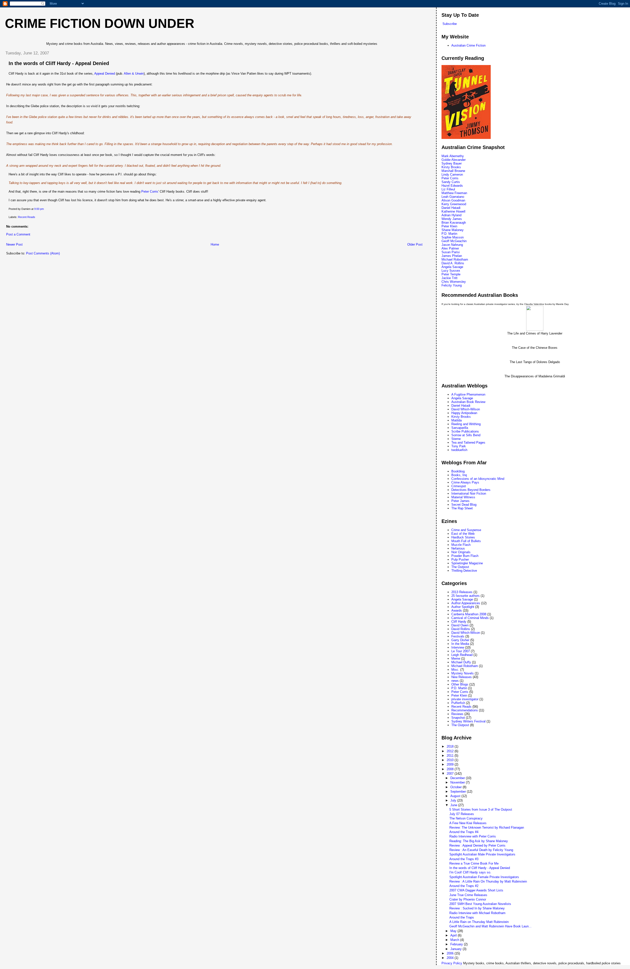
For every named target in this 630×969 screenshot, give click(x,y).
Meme (455, 658)
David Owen (460, 625)
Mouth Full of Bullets (466, 541)
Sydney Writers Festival (468, 721)
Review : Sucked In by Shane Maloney (477, 908)
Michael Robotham (454, 259)
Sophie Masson (452, 237)
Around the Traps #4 (463, 832)
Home (215, 244)
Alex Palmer (450, 248)
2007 (451, 773)
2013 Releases (461, 592)
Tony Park (458, 446)
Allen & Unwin (134, 73)
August (455, 796)
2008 (451, 769)
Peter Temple (450, 274)
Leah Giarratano (452, 197)
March (455, 940)
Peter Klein (449, 226)
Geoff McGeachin (454, 241)
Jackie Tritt (449, 278)
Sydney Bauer (451, 163)
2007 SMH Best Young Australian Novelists (480, 904)
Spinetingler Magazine (467, 563)
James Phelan (451, 256)
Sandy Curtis (450, 182)
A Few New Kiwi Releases (468, 823)
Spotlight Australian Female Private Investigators (484, 877)
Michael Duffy (461, 662)
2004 (451, 958)
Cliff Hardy (458, 621)
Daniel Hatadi (450, 208)
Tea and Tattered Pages (468, 442)
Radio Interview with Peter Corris (472, 836)
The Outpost (460, 567)
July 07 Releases (461, 814)
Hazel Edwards (452, 185)
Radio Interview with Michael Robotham (477, 913)
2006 (451, 953)
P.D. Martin (449, 233)
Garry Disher (460, 640)
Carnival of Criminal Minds (470, 618)
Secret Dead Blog (463, 504)
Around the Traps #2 (463, 886)
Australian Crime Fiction (468, 45)
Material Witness (463, 497)
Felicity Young (451, 285)
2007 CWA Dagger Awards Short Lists (476, 890)
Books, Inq (459, 475)
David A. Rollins (452, 263)
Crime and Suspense (466, 530)
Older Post (415, 244)
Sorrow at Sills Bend (465, 435)
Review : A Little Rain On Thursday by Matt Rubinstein (488, 881)
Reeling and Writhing (466, 424)
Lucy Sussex (450, 270)
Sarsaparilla (459, 428)
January (456, 949)
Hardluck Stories (463, 537)
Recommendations (464, 710)
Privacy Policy (451, 963)
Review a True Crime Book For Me (474, 863)
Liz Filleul (448, 189)
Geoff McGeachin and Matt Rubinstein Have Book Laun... (490, 926)
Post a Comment (18, 234)
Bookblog (458, 471)
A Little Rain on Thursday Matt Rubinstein (479, 922)
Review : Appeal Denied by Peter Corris (477, 845)
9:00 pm (39, 208)
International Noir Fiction (468, 493)
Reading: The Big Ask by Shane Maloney (478, 841)
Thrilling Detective (464, 570)
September (458, 791)
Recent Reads (26, 217)
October (456, 787)
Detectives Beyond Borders (470, 490)
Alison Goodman (453, 200)
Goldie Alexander (453, 160)
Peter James (460, 501)
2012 (451, 751)
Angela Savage (452, 267)
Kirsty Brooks (451, 167)
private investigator (464, 699)
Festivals (457, 636)
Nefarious (458, 548)
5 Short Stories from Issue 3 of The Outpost (480, 809)
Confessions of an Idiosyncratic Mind (477, 479)
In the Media (460, 644)
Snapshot (458, 717)
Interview (457, 647)
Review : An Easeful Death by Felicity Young (481, 850)
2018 (451, 746)
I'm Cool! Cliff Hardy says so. (470, 872)
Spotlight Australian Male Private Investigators (482, 854)
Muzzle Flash (461, 545)
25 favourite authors (465, 596)
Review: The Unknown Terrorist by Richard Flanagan (486, 827)
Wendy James (451, 219)
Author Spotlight (462, 607)
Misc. (455, 669)
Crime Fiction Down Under (99, 23)
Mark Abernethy (452, 156)
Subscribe (449, 24)
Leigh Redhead (461, 655)
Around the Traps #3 (463, 859)
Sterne (456, 439)
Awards (456, 610)
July (453, 800)
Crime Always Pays (465, 482)
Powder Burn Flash (464, 556)
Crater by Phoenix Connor (467, 899)
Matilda (456, 420)
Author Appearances (465, 603)
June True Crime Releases (468, 895)
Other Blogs (459, 684)
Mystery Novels (462, 673)
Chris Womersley (453, 282)
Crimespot (458, 486)
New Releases (461, 677)
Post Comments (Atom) (43, 253)
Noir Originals (461, 552)
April (454, 935)
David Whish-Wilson (465, 409)
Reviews (457, 714)
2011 (451, 755)
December (458, 778)
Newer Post (14, 244)
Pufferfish (458, 703)
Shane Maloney (452, 230)
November (458, 782)
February (457, 944)
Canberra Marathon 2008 (468, 614)
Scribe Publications (465, 431)
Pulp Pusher (460, 559)
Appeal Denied (104, 73)
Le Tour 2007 (460, 651)
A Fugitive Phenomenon (468, 394)
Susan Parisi (450, 252)
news (455, 681)
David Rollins (460, 629)
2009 (451, 764)
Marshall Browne (453, 171)
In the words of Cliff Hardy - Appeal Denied (59, 63)
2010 (451, 760)
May (453, 931)
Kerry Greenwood (453, 204)
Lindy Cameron (452, 174)
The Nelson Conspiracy (466, 818)
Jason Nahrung (452, 245)
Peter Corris (149, 191)
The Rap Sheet (462, 508)
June (454, 805)
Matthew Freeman (454, 193)
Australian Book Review (468, 402)
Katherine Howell (453, 211)
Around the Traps (461, 917)
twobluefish (459, 450)
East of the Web (462, 533)
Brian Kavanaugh (453, 222)
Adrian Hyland (451, 215)
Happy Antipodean (464, 413)
